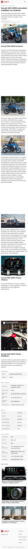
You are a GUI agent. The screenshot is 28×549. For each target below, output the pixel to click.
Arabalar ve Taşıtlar (8, 5)
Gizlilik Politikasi (23, 539)
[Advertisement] (14, 81)
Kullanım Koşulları (23, 537)
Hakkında (21, 531)
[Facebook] (7, 534)
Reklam (20, 542)
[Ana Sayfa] (5, 2)
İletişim (20, 534)
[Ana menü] (25, 2)
